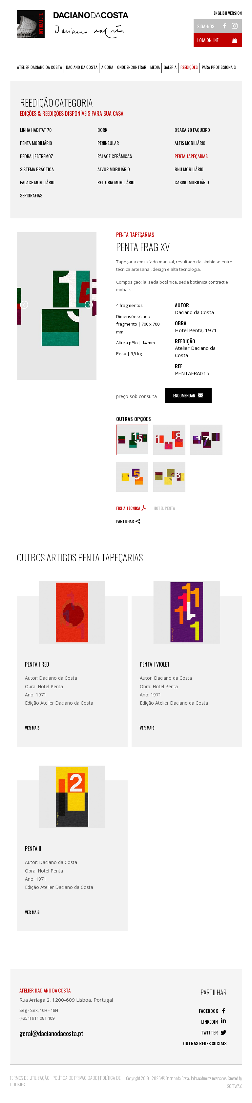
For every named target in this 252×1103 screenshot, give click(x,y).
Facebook (209, 1010)
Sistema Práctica (37, 169)
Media (155, 67)
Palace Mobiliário (37, 182)
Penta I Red (37, 664)
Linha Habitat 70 (36, 130)
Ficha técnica (128, 508)
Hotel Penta (164, 508)
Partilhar (125, 521)
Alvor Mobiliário (113, 169)
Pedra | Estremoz (36, 156)
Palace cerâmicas (114, 156)
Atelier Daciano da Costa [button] (39, 67)
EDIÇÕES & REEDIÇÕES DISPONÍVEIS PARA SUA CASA (71, 113)
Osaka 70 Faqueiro (192, 130)
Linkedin (210, 1021)
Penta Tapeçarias (191, 156)
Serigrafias (31, 195)
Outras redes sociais (204, 1043)
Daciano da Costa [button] (81, 67)
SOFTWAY (234, 1086)
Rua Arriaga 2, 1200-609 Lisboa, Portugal (66, 999)
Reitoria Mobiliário (116, 182)
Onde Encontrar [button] (131, 67)
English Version (228, 13)
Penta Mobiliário (36, 143)
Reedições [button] (189, 67)
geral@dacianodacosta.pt (51, 1033)
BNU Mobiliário (189, 169)
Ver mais (32, 728)
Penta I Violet (155, 664)
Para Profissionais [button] (219, 67)
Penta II (33, 848)
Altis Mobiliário (190, 143)
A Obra (107, 67)
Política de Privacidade (74, 1077)
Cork (102, 130)
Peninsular (108, 143)
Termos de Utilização (30, 1077)
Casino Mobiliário (192, 182)
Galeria (170, 67)
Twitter (210, 1032)
